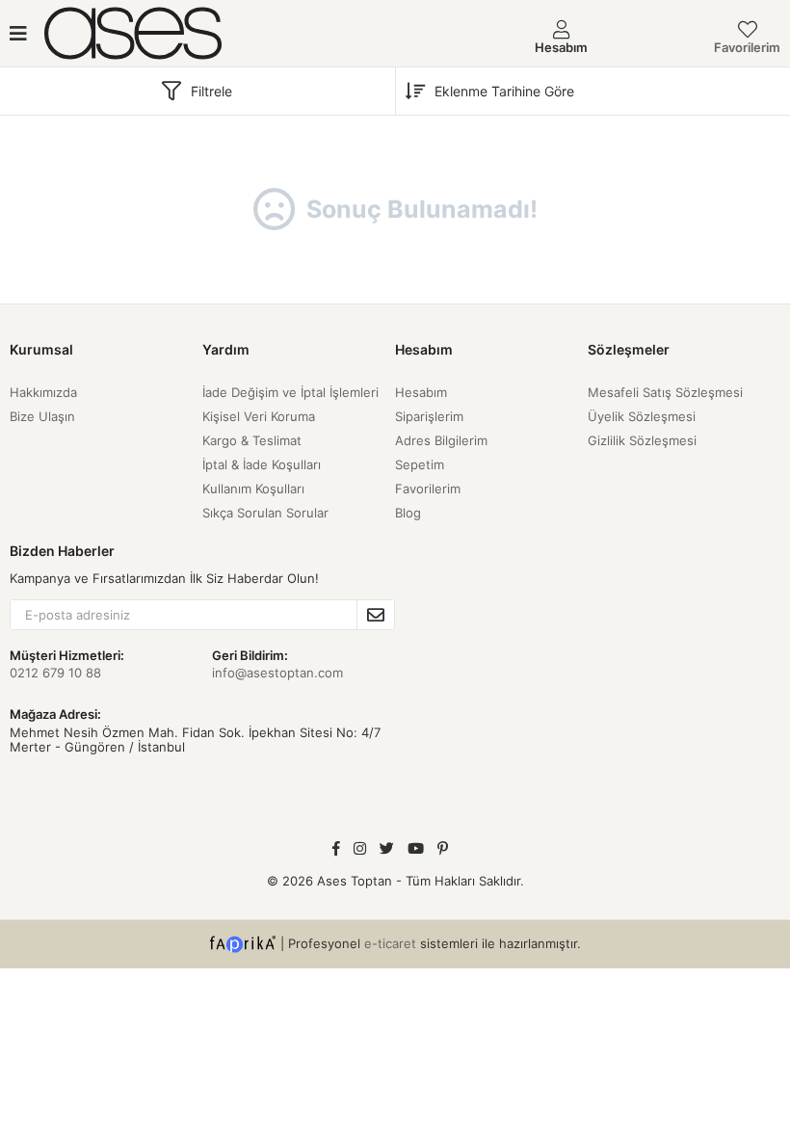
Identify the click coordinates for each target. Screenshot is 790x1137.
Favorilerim (747, 47)
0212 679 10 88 (55, 672)
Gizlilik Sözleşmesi (642, 440)
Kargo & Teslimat (252, 440)
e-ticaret (390, 943)
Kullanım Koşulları (253, 488)
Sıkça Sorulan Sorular (265, 512)
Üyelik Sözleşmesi (642, 416)
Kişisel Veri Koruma (258, 416)
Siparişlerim (429, 416)
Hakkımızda (43, 392)
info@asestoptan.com (277, 672)
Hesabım (421, 392)
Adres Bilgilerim (441, 440)
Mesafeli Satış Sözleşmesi (665, 392)
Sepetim (419, 464)
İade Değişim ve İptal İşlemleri (290, 392)
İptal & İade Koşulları (261, 464)
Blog (408, 512)
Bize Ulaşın (42, 416)
